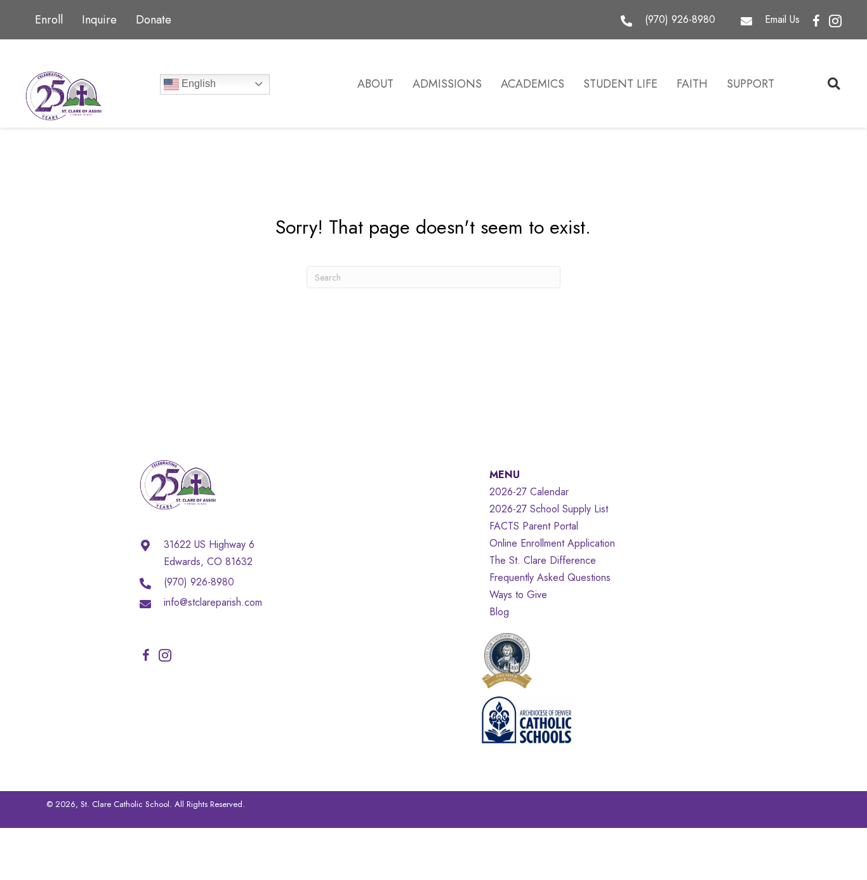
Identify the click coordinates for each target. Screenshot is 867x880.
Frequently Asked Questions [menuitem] (550, 577)
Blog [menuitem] (499, 611)
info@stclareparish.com (213, 602)
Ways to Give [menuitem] (518, 594)
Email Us (782, 19)
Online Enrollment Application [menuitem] (552, 543)
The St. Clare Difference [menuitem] (542, 560)
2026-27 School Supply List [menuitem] (548, 509)
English (197, 83)
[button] (816, 21)
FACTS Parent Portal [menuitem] (533, 526)
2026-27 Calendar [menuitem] (529, 491)
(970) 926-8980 (680, 19)
